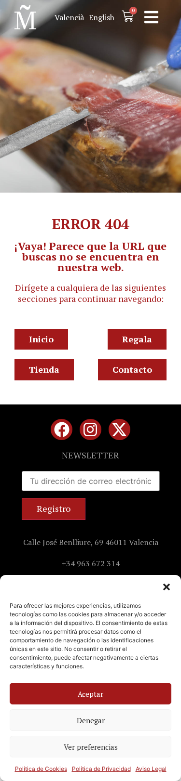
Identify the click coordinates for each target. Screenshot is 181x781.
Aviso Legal (151, 768)
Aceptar (90, 694)
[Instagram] (90, 430)
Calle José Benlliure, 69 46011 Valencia (90, 542)
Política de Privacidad (101, 768)
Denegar (91, 720)
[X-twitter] (119, 430)
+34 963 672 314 (91, 563)
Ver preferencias (91, 747)
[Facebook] (61, 430)
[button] (166, 587)
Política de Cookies (41, 768)
